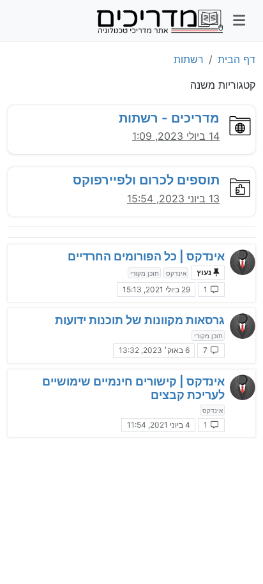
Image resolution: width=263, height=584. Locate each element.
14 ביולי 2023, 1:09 (176, 136)
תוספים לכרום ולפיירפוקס (146, 180)
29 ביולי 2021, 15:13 (156, 289)
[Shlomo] (242, 262)
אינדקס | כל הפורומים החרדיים (146, 256)
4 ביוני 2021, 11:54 (158, 425)
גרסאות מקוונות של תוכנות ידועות (140, 320)
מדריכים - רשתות (169, 118)
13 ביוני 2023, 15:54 (173, 198)
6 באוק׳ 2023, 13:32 (154, 350)
